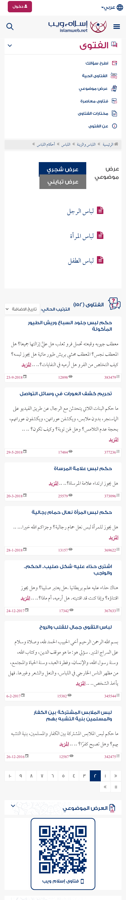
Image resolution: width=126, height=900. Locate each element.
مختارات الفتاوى (93, 113)
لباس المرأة (82, 237)
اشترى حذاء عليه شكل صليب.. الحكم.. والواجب (68, 570)
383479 (110, 378)
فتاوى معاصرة (94, 101)
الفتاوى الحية (94, 76)
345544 (110, 696)
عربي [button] (109, 7)
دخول (18, 6)
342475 (110, 757)
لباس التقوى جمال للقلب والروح (75, 627)
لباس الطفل (81, 261)
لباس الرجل (80, 212)
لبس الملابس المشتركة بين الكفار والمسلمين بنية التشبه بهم (73, 716)
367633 (110, 611)
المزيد (26, 365)
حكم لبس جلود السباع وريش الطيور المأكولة (70, 326)
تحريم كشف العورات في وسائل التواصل (66, 394)
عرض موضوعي (93, 88)
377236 (110, 452)
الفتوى (94, 45)
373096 (110, 496)
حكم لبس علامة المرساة (83, 468)
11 (116, 787)
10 (10, 776)
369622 (110, 550)
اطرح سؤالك (97, 63)
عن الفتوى (98, 126)
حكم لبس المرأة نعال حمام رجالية (72, 512)
